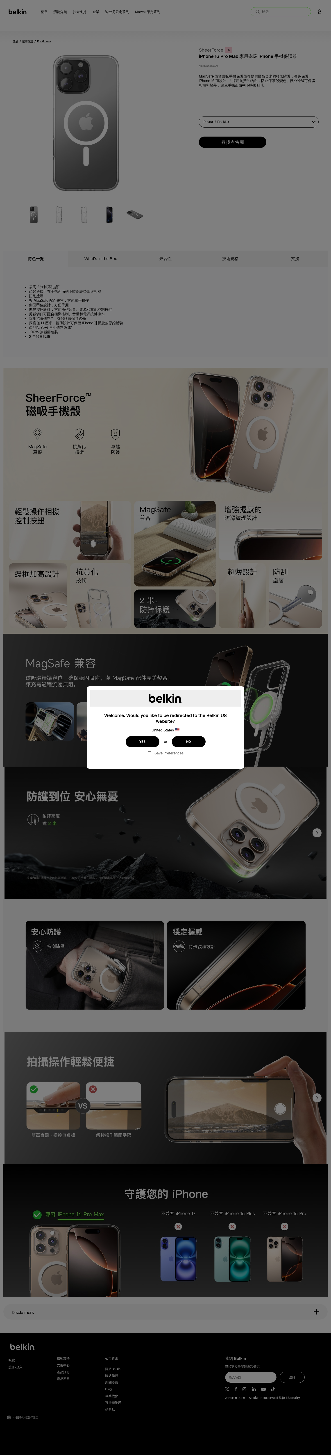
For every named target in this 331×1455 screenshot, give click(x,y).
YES (142, 742)
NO (188, 742)
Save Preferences (169, 753)
